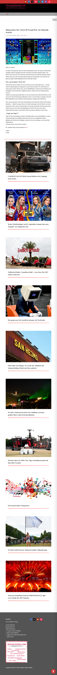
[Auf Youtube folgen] (25, 2)
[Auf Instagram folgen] (36, 2)
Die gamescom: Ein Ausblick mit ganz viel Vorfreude (26, 320)
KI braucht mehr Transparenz (18, 506)
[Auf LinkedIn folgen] (42, 2)
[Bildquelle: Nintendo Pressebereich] (28, 51)
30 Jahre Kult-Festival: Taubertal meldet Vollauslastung (27, 550)
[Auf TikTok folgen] (49, 2)
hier (26, 127)
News (25, 35)
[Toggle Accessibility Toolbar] (53, 671)
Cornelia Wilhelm (12, 35)
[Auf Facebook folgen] (29, 2)
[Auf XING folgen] (39, 2)
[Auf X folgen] (32, 2)
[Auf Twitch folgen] (46, 2)
